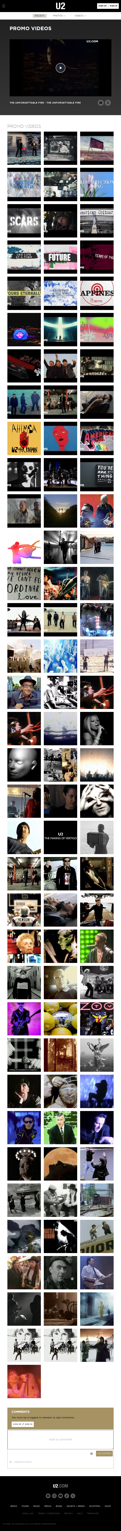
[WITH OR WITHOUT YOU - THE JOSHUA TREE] (97, 599)
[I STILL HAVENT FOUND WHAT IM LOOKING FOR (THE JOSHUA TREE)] (24, 1288)
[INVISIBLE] (60, 563)
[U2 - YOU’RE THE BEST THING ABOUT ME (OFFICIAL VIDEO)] (60, 490)
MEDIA (47, 1506)
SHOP (108, 1506)
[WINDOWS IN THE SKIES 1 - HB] (97, 708)
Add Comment (104, 1453)
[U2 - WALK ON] (60, 636)
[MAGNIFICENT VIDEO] (24, 672)
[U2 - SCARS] (24, 237)
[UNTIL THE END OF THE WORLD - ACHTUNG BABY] (60, 1143)
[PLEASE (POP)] (24, 998)
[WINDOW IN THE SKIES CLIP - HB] (24, 744)
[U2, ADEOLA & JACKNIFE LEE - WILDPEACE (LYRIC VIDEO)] (60, 309)
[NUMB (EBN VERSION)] (24, 1107)
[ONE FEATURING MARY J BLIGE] (97, 744)
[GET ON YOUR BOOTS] (60, 599)
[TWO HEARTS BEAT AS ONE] (97, 1325)
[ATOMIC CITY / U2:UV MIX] (24, 345)
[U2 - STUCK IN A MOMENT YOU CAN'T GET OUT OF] (97, 418)
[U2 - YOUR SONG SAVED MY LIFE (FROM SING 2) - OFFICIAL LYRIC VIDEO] (24, 382)
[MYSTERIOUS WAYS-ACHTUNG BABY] (60, 1180)
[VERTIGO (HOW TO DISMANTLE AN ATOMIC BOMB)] (24, 853)
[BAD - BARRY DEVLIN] (97, 1288)
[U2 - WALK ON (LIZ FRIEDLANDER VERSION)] (60, 418)
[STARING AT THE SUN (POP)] (97, 998)
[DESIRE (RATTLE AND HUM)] (60, 1252)
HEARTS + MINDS (76, 1506)
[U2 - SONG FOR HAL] (60, 164)
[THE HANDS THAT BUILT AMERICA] (60, 708)
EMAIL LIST (28, 1514)
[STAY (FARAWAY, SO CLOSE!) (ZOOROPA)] (97, 1071)
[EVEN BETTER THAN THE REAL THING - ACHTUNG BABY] (24, 1143)
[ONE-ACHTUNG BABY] (24, 1180)
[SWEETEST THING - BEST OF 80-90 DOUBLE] (24, 708)
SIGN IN (114, 6)
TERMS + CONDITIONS (49, 1514)
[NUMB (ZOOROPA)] (60, 1107)
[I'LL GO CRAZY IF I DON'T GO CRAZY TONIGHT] (97, 636)
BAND (59, 1506)
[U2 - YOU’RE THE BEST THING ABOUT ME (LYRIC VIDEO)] (97, 490)
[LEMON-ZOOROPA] (24, 1071)
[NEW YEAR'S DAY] (97, 1361)
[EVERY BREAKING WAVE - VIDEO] (60, 527)
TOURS (25, 1506)
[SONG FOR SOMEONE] (24, 527)
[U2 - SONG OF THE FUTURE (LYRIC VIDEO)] (60, 273)
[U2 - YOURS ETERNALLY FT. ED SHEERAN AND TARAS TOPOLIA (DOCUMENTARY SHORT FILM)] (60, 237)
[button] (3, 6)
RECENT (39, 16)
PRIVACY (68, 1514)
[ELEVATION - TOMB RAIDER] (60, 817)
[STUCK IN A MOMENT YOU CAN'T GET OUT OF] (24, 926)
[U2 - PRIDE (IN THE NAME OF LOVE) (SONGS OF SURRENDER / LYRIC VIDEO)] (97, 345)
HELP (79, 1514)
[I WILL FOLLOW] (24, 1361)
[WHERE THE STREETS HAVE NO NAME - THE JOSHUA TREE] (97, 1252)
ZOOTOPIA (94, 1506)
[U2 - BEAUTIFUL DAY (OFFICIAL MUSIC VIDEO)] (24, 636)
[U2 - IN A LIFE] (60, 200)
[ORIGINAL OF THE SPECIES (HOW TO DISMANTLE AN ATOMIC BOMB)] (97, 817)
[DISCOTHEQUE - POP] (24, 1035)
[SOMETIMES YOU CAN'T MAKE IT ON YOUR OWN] (24, 817)
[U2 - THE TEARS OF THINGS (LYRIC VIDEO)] (97, 273)
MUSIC (36, 1506)
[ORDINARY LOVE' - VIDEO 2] (97, 563)
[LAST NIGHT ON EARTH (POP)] (60, 998)
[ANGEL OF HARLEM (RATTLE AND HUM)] (24, 1252)
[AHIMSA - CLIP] (24, 454)
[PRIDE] (60, 1325)
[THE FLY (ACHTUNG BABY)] (97, 1180)
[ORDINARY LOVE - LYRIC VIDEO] (24, 599)
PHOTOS (58, 16)
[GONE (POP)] (97, 962)
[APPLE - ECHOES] (24, 563)
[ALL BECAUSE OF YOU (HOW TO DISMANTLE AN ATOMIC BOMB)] (60, 781)
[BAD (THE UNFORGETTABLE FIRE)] (24, 1325)
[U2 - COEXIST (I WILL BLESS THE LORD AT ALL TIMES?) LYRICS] (97, 164)
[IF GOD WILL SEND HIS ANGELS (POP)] (24, 962)
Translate (93, 1514)
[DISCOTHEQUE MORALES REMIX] (60, 1035)
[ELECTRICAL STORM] (97, 853)
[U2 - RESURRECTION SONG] (97, 200)
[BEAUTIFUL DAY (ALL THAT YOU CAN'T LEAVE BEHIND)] (97, 926)
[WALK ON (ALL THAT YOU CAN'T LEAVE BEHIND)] (24, 890)
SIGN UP (103, 6)
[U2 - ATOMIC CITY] (60, 345)
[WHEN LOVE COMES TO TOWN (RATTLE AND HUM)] (60, 1216)
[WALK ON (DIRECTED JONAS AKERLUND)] (60, 890)
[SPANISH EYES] (97, 1216)
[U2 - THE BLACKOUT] (24, 490)
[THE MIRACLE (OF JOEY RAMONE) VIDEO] (97, 527)
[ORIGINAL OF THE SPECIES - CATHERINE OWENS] (24, 781)
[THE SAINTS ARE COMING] (97, 672)
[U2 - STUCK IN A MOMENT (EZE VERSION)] (24, 418)
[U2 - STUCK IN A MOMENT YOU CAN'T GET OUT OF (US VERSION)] (97, 382)
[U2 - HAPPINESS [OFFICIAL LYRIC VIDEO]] (97, 309)
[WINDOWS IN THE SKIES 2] (24, 1397)
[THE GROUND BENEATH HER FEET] (97, 890)
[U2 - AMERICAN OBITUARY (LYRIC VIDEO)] (97, 237)
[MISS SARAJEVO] (60, 1071)
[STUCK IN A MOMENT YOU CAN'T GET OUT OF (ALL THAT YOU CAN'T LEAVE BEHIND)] (60, 926)
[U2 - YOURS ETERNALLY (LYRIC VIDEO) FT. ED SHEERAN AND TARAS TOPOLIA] (24, 309)
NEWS (13, 1506)
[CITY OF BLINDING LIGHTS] (97, 781)
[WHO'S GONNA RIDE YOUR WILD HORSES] (97, 1107)
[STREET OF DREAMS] (24, 164)
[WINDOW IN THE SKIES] (60, 672)
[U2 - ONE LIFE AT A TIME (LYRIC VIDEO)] (24, 273)
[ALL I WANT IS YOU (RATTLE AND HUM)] (24, 1216)
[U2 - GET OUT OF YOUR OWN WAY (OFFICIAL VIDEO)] (60, 454)
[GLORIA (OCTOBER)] (60, 744)
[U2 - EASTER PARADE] (24, 200)
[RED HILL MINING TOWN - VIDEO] (60, 1288)
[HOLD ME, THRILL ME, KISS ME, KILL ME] (97, 1035)
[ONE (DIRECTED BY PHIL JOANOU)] (97, 1143)
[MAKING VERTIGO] (60, 853)
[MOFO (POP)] (60, 962)
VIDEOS (79, 16)
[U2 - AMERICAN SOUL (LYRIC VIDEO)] (97, 454)
